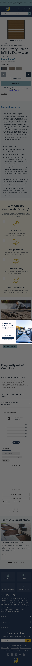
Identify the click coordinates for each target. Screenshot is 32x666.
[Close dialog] (31, 320)
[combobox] (8, 331)
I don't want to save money (8, 339)
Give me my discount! (8, 337)
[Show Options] (13, 331)
